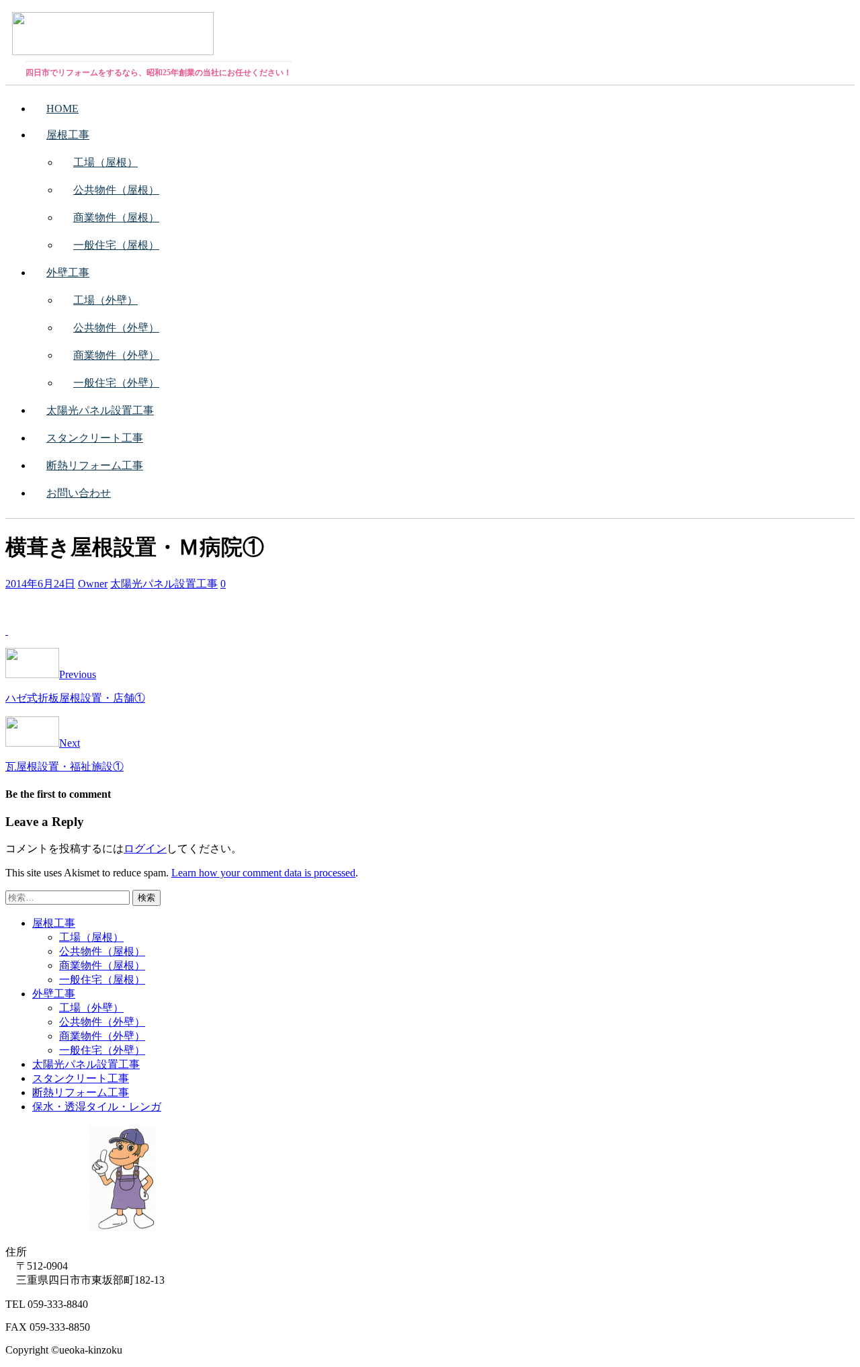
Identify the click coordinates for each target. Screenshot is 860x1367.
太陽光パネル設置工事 (100, 410)
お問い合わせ (78, 493)
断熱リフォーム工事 (94, 465)
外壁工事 (67, 272)
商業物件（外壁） (116, 355)
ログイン (145, 848)
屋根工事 (67, 134)
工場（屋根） (105, 162)
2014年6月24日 (40, 583)
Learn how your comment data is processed (263, 872)
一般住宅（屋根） (116, 245)
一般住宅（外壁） (116, 382)
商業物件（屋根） (116, 217)
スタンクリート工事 (94, 438)
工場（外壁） (105, 300)
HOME (62, 108)
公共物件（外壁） (116, 327)
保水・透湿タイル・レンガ (96, 1106)
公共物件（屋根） (116, 190)
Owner (93, 583)
